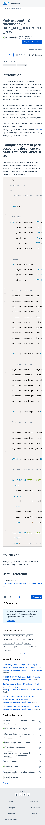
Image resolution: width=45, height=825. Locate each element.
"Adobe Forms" (8, 639)
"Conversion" (7, 647)
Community (15, 3)
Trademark (11, 814)
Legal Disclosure (34, 808)
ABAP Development (9, 65)
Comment (11, 621)
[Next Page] (24, 654)
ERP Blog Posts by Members (13, 8)
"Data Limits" (7, 650)
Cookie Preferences (11, 820)
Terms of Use (33, 802)
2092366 (38, 130)
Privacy (11, 802)
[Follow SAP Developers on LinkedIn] (28, 795)
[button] (4, 55)
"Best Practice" (8, 643)
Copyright (11, 808)
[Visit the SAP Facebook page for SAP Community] (16, 795)
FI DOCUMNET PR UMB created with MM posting (22, 677)
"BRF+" (19, 643)
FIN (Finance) (22, 65)
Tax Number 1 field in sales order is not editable (21, 707)
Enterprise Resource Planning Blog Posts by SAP (23, 670)
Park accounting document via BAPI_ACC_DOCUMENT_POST (22, 26)
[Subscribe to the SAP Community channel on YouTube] (24, 795)
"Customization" (20, 647)
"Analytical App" (27, 639)
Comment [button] (36, 597)
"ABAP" (29, 636)
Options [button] (23, 46)
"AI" (17, 639)
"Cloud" (27, 643)
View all (6, 783)
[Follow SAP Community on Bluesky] (20, 795)
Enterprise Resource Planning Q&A (17, 680)
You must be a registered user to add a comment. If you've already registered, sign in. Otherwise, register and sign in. (22, 614)
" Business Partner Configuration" (13, 636)
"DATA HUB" (32, 647)
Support (34, 814)
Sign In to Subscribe (32, 42)
